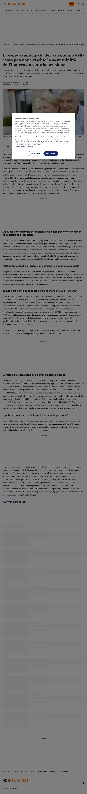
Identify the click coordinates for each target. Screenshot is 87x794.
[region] (43, 136)
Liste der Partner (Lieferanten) (24, 146)
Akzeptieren (50, 153)
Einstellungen (35, 153)
